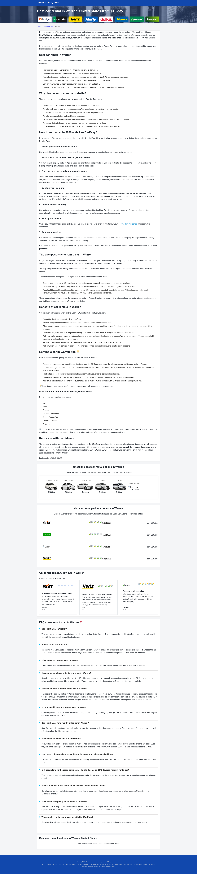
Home (39, 27)
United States (48, 27)
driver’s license (131, 224)
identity (121, 224)
